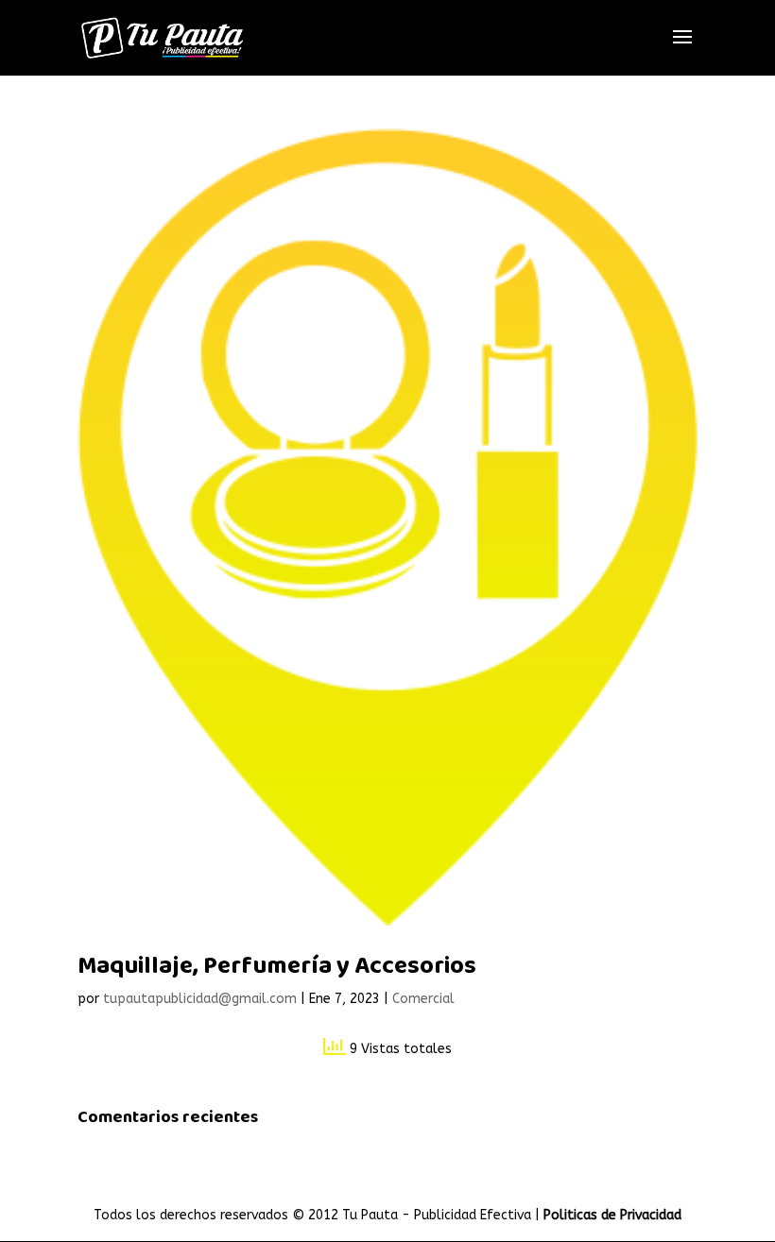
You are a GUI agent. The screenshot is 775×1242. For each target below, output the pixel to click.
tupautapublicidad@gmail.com (200, 999)
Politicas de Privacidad (612, 1215)
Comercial (423, 999)
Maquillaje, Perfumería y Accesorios (277, 966)
